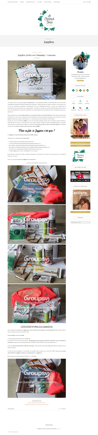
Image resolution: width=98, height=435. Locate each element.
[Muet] (86, 180)
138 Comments (11, 408)
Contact (22, 1)
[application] (80, 176)
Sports (39, 52)
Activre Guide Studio (13, 1)
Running (34, 52)
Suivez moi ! (59, 428)
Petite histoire (47, 1)
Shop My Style (80, 142)
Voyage (87, 103)
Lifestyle (87, 109)
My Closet (39, 1)
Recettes (80, 109)
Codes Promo (57, 1)
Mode (73, 103)
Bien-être (73, 109)
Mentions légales (30, 1)
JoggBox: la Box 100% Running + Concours (37, 55)
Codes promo (80, 145)
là (56, 342)
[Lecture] (72, 180)
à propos (80, 80)
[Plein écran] (88, 180)
